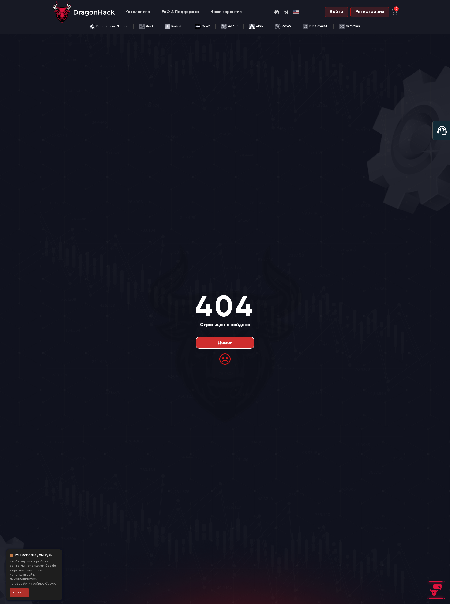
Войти (336, 12)
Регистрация (369, 12)
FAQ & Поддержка (180, 12)
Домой (225, 342)
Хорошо (19, 592)
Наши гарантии (226, 12)
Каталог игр (137, 12)
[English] (296, 12)
